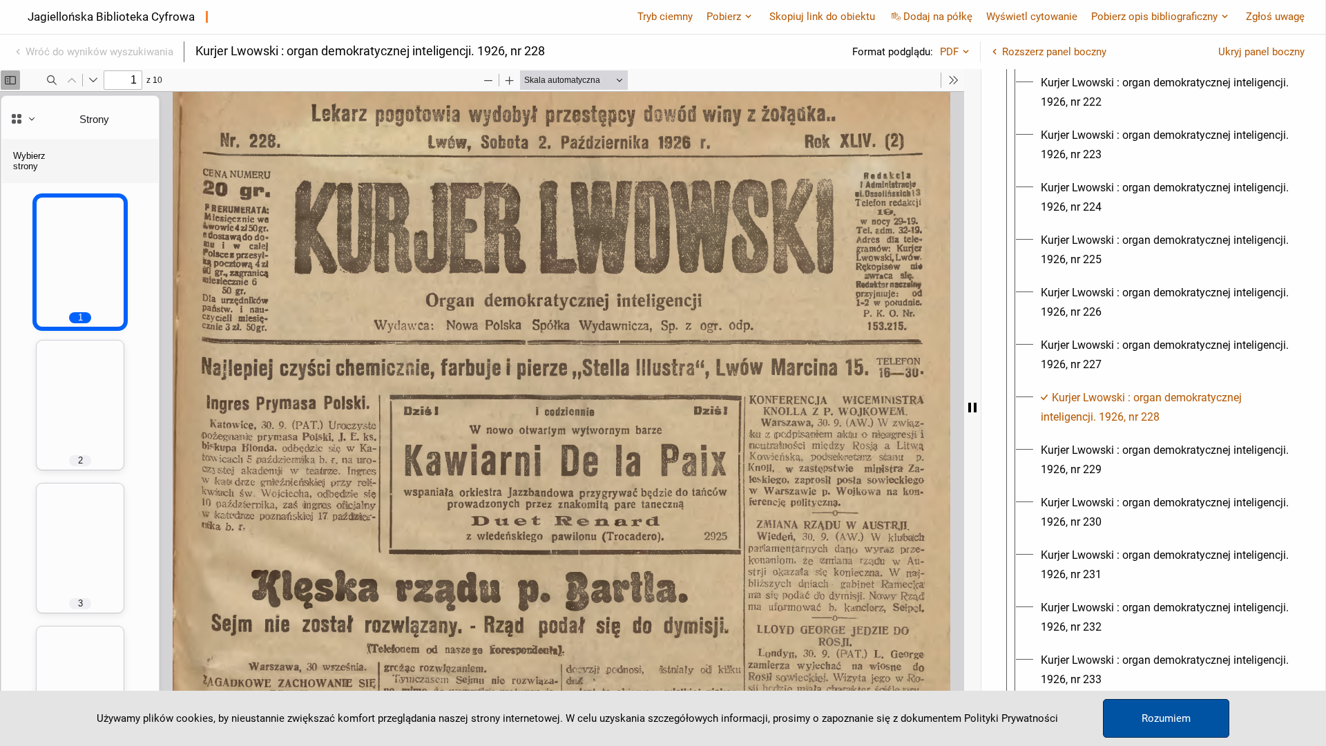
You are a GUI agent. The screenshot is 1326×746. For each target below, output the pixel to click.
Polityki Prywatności (1011, 718)
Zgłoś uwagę (1275, 16)
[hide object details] (972, 407)
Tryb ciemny (665, 16)
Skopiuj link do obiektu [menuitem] (822, 16)
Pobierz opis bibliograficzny (1154, 16)
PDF (949, 52)
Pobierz (724, 16)
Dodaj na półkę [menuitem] (937, 16)
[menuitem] (1166, 92)
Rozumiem (1166, 718)
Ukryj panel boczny (1261, 52)
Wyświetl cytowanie (1031, 16)
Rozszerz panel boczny (1054, 52)
